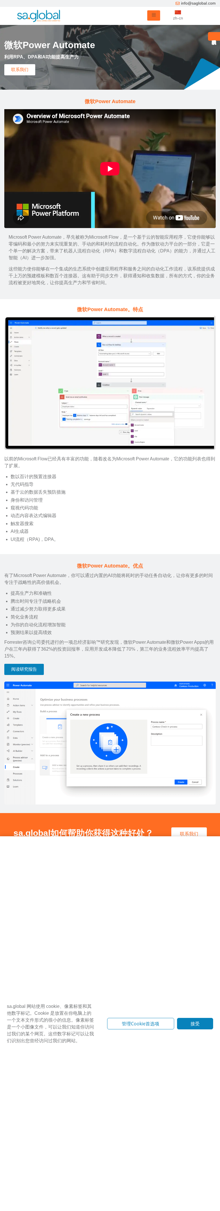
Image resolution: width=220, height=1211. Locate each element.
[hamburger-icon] (153, 15)
